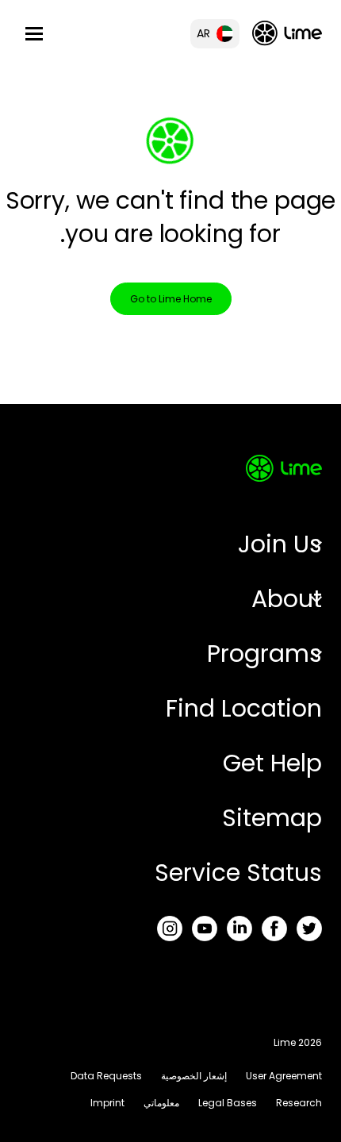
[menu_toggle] (34, 33)
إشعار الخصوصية (194, 1075)
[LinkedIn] (239, 928)
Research (299, 1102)
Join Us (280, 544)
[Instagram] (169, 928)
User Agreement (284, 1075)
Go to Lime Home (171, 299)
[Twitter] (309, 928)
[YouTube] (204, 928)
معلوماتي (161, 1102)
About (286, 599)
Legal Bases (227, 1102)
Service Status (238, 873)
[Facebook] (274, 928)
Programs (264, 653)
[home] (287, 33)
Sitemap (272, 818)
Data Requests (106, 1075)
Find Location (244, 708)
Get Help (272, 763)
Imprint (107, 1102)
